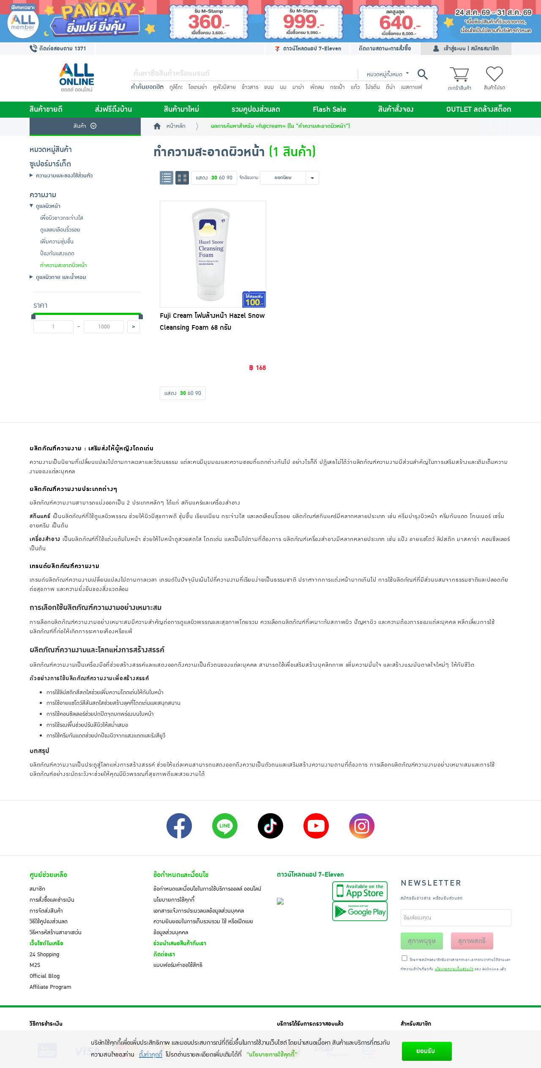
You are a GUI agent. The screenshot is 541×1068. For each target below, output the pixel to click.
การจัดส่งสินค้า (46, 911)
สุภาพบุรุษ (422, 941)
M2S (35, 965)
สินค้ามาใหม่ (181, 109)
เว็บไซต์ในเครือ (46, 943)
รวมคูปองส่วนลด (256, 109)
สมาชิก (37, 889)
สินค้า (80, 126)
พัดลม (317, 87)
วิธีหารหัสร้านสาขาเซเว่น (56, 932)
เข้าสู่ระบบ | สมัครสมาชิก (471, 48)
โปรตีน (373, 87)
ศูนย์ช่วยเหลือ (48, 875)
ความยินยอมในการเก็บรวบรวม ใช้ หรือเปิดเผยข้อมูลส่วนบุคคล (203, 927)
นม (283, 87)
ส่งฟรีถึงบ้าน (113, 109)
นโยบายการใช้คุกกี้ (173, 900)
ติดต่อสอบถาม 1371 (62, 48)
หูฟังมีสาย (224, 87)
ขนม (269, 87)
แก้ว (355, 87)
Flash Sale (329, 109)
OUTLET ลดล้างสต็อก (478, 109)
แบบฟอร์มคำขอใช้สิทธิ (177, 965)
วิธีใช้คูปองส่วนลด (49, 921)
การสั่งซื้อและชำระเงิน (52, 900)
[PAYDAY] (270, 21)
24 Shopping (44, 954)
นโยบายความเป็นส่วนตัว (454, 969)
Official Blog (45, 976)
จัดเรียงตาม (248, 177)
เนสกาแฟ (411, 87)
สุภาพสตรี (472, 941)
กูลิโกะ (176, 87)
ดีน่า (390, 87)
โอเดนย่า (198, 87)
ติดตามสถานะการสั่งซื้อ (385, 48)
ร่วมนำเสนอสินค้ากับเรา (179, 943)
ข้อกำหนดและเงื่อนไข (180, 875)
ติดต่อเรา (164, 954)
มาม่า (298, 87)
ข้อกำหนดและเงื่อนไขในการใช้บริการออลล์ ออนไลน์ (207, 889)
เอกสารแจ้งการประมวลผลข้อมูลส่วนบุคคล (198, 911)
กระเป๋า (337, 87)
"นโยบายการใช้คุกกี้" (272, 1054)
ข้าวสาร (250, 87)
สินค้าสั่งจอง (396, 109)
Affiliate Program (50, 987)
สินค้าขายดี (46, 109)
